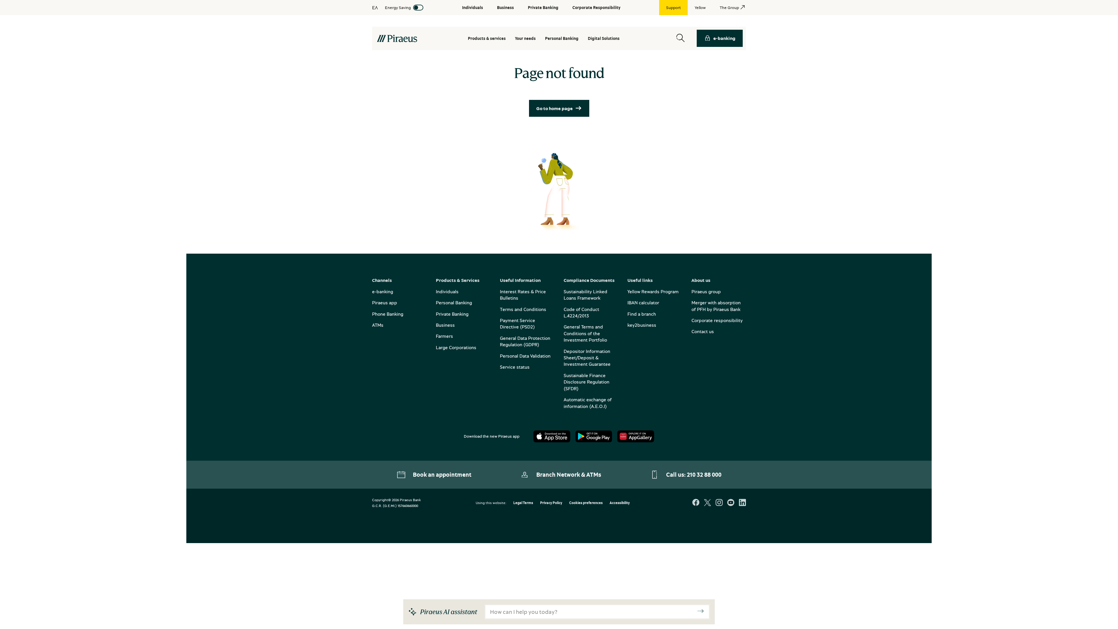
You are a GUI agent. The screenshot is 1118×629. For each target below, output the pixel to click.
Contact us (702, 331)
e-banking (724, 38)
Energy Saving (398, 7)
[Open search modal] (680, 38)
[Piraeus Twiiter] (707, 503)
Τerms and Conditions (523, 309)
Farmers (444, 336)
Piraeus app (384, 302)
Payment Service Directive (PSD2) (517, 323)
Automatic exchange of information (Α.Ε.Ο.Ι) (588, 402)
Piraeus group (706, 291)
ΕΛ (375, 7)
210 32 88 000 (704, 474)
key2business (641, 325)
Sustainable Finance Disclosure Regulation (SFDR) (586, 382)
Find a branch (641, 314)
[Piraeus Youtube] (730, 503)
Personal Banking (454, 302)
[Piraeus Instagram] (719, 503)
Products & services (487, 38)
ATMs (377, 325)
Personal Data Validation (525, 356)
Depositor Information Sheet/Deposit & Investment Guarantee (587, 357)
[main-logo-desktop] (397, 38)
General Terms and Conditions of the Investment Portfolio (585, 333)
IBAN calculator (643, 302)
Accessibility (620, 503)
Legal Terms (523, 503)
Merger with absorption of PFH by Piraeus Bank (716, 305)
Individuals (447, 291)
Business (445, 325)
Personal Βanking (562, 38)
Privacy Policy (551, 503)
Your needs (525, 38)
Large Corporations (456, 347)
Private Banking (452, 314)
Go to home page (554, 108)
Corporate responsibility (717, 320)
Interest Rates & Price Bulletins (523, 294)
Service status (515, 367)
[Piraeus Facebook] (695, 503)
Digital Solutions (604, 38)
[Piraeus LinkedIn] (742, 503)
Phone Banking (387, 314)
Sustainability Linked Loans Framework (585, 294)
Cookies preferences (586, 503)
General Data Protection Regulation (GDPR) (525, 341)
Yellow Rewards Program (653, 291)
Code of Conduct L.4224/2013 (581, 312)
